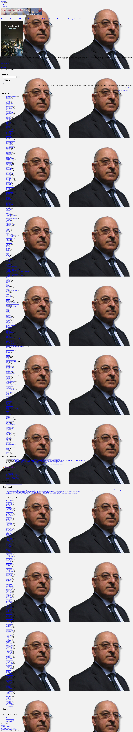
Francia (7, 277)
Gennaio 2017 (9, 643)
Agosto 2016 (9, 650)
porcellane (8, 396)
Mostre (7, 356)
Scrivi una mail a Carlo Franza (125, 90)
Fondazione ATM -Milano (12, 266)
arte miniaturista (9, 178)
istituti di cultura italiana (11, 302)
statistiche (8, 432)
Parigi (7, 379)
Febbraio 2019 (9, 612)
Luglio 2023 (8, 546)
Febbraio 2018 (9, 627)
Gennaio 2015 (9, 673)
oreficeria (8, 376)
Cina (7, 231)
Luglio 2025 (8, 517)
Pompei (7, 393)
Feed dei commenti (10, 720)
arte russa (8, 197)
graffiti (7, 291)
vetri (7, 450)
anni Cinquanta (9, 106)
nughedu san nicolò (10, 373)
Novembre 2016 (9, 646)
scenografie (8, 414)
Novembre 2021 (9, 571)
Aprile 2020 (8, 595)
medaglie (8, 335)
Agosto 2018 (9, 620)
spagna (7, 429)
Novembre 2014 (9, 676)
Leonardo (8, 310)
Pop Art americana (10, 394)
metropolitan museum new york (13, 338)
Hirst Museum (9, 295)
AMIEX (8, 104)
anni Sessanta (9, 113)
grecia (7, 294)
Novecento (8, 372)
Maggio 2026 (9, 504)
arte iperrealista (9, 170)
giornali (7, 289)
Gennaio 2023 (9, 554)
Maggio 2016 (9, 653)
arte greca (8, 167)
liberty (7, 311)
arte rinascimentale (10, 193)
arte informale (9, 168)
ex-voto (7, 255)
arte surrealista (9, 200)
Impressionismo (9, 297)
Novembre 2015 (9, 661)
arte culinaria (9, 142)
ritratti (7, 409)
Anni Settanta (9, 114)
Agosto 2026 (9, 500)
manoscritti (8, 331)
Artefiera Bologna (10, 205)
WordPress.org (9, 721)
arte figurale (8, 160)
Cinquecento (9, 234)
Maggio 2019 (9, 609)
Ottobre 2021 (9, 573)
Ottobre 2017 (9, 632)
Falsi (7, 258)
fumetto (7, 279)
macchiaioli (8, 323)
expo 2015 (8, 256)
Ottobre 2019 (9, 602)
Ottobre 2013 (9, 692)
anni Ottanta (8, 111)
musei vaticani (9, 358)
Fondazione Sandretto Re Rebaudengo (14, 275)
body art (8, 216)
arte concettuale (9, 139)
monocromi (8, 352)
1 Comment (3, 67)
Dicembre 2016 (9, 645)
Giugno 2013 (9, 697)
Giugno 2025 (9, 518)
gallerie (7, 284)
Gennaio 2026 (9, 509)
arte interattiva (9, 169)
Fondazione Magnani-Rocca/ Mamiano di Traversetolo (18, 271)
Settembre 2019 (9, 604)
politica (7, 391)
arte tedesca (8, 202)
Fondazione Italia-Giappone (12, 270)
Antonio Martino (9, 473)
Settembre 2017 (9, 634)
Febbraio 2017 (9, 642)
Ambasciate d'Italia (10, 100)
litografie (8, 319)
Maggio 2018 (9, 624)
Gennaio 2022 (9, 569)
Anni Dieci (8, 107)
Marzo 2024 (8, 536)
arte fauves (8, 157)
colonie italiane (9, 239)
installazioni (8, 300)
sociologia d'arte (9, 427)
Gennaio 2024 (9, 539)
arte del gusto (9, 143)
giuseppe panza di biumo (11, 290)
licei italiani (8, 316)
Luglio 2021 (8, 576)
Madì (7, 326)
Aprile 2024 (8, 535)
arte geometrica (9, 164)
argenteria (11, 129)
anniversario (8, 118)
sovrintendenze (9, 428)
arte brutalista (9, 138)
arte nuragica (9, 182)
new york (8, 370)
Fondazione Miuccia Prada (12, 274)
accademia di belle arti (11, 96)
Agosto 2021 (9, 575)
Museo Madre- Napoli (11, 360)
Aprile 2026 (8, 505)
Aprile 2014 (8, 685)
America (8, 101)
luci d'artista (8, 322)
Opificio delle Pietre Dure (11, 375)
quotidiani (8, 403)
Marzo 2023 (8, 551)
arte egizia (8, 149)
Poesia (7, 387)
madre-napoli (9, 327)
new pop (8, 368)
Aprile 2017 (8, 640)
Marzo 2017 (8, 641)
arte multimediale (10, 180)
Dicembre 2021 (9, 570)
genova (7, 285)
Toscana (8, 442)
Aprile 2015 (8, 670)
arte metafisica (9, 175)
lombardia (8, 320)
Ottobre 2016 (9, 647)
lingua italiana (9, 317)
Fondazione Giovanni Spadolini (13, 267)
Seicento (8, 418)
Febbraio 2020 (9, 597)
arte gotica (8, 165)
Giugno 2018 (9, 622)
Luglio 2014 (8, 681)
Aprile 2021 (8, 580)
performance (9, 382)
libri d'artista (8, 314)
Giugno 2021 (9, 578)
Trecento (8, 443)
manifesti (8, 330)
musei (7, 357)
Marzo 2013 (8, 701)
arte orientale (9, 185)
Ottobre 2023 (9, 543)
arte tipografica (9, 204)
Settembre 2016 (9, 648)
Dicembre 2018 (9, 615)
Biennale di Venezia (10, 215)
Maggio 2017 (9, 639)
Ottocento (8, 377)
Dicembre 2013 (9, 690)
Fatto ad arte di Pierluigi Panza (12, 474)
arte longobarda (9, 173)
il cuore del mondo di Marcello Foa (13, 475)
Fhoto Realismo (9, 263)
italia (25, 66)
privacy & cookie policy (6, 726)
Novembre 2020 (9, 586)
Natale (7, 365)
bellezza (8, 212)
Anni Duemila (8, 66)
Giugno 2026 (9, 503)
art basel (8, 126)
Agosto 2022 (9, 560)
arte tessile (8, 203)
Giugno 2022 (9, 563)
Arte (7, 128)
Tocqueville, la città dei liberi (12, 478)
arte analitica (9, 134)
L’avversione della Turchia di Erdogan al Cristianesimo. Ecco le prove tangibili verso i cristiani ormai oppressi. (39, 461)
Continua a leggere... (5, 63)
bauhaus (8, 210)
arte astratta (8, 136)
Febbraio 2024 (9, 538)
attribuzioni (8, 208)
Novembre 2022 (9, 556)
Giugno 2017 (9, 637)
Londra (7, 321)
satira (7, 413)
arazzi (7, 121)
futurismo (8, 281)
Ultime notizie (10, 467)
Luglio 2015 (8, 666)
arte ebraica (8, 148)
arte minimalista (9, 179)
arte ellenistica (9, 151)
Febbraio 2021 (9, 583)
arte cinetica (11, 146)
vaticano (8, 449)
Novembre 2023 (9, 541)
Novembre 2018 (9, 616)
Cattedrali (8, 229)
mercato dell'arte (9, 337)
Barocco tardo (9, 209)
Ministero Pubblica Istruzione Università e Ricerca (17, 346)
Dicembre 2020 (9, 585)
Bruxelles (8, 219)
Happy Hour (78, 66)
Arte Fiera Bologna (10, 159)
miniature (8, 342)
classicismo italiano (10, 236)
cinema (7, 233)
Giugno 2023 (9, 548)
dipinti (7, 249)
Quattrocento (9, 401)
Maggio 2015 (9, 668)
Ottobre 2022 (9, 558)
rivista (7, 411)
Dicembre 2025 (9, 510)
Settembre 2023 (9, 544)
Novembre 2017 (9, 631)
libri (28, 66)
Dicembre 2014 (9, 675)
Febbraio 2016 (9, 657)
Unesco (7, 445)
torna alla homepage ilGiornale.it (8, 728)
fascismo (8, 260)
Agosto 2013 (9, 695)
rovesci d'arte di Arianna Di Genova (14, 484)
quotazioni (8, 402)
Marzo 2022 (8, 566)
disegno (7, 250)
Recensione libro (54, 66)
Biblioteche (13, 66)
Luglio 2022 (8, 561)
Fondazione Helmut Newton (12, 269)
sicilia (7, 426)
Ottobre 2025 (9, 513)
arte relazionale (9, 192)
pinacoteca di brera (10, 384)
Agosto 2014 (9, 680)
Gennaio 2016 (9, 658)
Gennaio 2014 (9, 688)
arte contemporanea (10, 141)
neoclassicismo (9, 367)
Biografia (5, 6)
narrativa (31, 66)
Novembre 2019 (9, 601)
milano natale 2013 (10, 340)
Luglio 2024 (8, 531)
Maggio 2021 (9, 579)
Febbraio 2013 (9, 702)
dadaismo (8, 245)
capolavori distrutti (10, 224)
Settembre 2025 (9, 514)
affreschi (8, 97)
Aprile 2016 (8, 655)
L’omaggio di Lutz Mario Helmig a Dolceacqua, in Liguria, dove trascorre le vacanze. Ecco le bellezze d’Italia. (35, 459)
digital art (8, 248)
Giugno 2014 (9, 682)
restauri (7, 407)
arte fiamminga (9, 158)
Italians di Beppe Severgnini (12, 477)
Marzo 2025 (8, 522)
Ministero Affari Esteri (11, 343)
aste (7, 207)
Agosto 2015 (9, 665)
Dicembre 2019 (9, 600)
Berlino (7, 213)
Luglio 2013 (8, 696)
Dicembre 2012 (9, 704)
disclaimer (3, 725)
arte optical (8, 184)
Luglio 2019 (8, 606)
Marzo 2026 (8, 507)
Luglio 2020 (8, 591)
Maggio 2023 (9, 549)
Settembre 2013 (9, 693)
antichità (8, 119)
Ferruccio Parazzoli (71, 66)
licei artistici (8, 315)
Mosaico (8, 355)
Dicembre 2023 (9, 540)
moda (7, 347)
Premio (7, 397)
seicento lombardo (10, 419)
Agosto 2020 (9, 590)
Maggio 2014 (9, 683)
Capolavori (8, 223)
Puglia (7, 398)
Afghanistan (8, 98)
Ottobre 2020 (9, 587)
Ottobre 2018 (9, 617)
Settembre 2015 (9, 663)
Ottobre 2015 (9, 662)
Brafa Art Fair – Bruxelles (11, 218)
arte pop (8, 188)
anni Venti (8, 117)
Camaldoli (8, 220)
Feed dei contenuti (10, 719)
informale (8, 299)
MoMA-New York (10, 350)
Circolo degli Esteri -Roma (12, 235)
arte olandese (9, 183)
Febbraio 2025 (9, 523)
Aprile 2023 (8, 550)
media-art (8, 336)
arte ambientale (9, 133)
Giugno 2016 (9, 652)
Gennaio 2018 (9, 629)
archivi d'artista (9, 124)
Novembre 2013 (9, 691)
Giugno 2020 (9, 592)
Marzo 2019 (8, 611)
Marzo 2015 (8, 671)
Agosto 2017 (9, 635)
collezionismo (9, 238)
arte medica (8, 174)
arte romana (8, 194)
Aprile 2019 (8, 610)
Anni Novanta (9, 109)
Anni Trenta (8, 116)
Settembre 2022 (9, 559)
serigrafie (8, 422)
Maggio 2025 (9, 519)
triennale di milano (10, 444)
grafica (7, 292)
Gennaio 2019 (9, 614)
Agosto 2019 (9, 605)
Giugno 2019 (9, 607)
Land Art (8, 307)
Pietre (7, 383)
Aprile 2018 (8, 625)
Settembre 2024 (9, 529)
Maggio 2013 (9, 698)
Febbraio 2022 (9, 568)
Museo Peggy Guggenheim (12, 361)
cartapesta (8, 226)
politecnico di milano (10, 389)
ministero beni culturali (11, 345)
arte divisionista (9, 147)
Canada (7, 221)
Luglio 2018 (8, 621)
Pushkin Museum (10, 399)
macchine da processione (11, 325)
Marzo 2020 (8, 596)
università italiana (10, 447)
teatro (7, 439)
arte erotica (8, 152)
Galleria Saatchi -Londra (11, 282)
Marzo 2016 (8, 656)
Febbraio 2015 (9, 672)
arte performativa (10, 187)
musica (7, 362)
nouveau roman (9, 371)
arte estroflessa (9, 153)
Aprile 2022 (8, 565)
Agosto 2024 (9, 530)
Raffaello (8, 404)
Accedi (7, 717)
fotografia (8, 276)
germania (8, 286)
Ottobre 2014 (9, 677)
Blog (4, 4)
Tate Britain (8, 438)
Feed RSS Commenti (13, 729)
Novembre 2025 (9, 512)
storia (7, 434)
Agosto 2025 (9, 515)
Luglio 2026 (8, 502)
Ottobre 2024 (9, 528)
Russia (7, 412)
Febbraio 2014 (9, 687)
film (7, 265)
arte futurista (8, 163)
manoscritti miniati (10, 332)
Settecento (8, 423)
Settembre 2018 (9, 619)
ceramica (8, 230)
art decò (8, 127)
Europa (7, 254)
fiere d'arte (8, 264)
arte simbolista (9, 199)
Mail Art (8, 328)
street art (8, 437)
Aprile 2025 (8, 520)
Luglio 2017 (8, 636)
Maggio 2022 (9, 564)
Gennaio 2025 (9, 524)
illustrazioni (8, 296)
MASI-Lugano (9, 333)
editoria (22, 66)
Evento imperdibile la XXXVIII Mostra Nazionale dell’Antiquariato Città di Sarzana (24, 495)
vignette (8, 453)
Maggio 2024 (9, 534)
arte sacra (8, 198)
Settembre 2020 (9, 589)
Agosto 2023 (9, 545)
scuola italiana (9, 417)
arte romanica (9, 195)
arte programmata (10, 190)
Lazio (7, 309)
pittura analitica (9, 386)
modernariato (9, 348)
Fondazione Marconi (10, 272)
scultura (7, 416)
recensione (84, 66)
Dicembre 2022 (9, 555)
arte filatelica (9, 162)
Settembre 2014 (9, 678)
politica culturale (46, 66)
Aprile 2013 (8, 699)
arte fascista (8, 156)
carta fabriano (9, 225)
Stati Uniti (8, 430)
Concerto (8, 240)
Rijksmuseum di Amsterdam (12, 408)
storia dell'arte (9, 435)
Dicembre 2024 (9, 525)
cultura (18, 66)
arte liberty (8, 172)
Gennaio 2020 (9, 599)
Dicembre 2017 (9, 630)
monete (7, 351)
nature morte (9, 366)
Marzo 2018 (8, 626)
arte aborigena (9, 132)
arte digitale (8, 144)
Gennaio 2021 (9, 584)
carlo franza (63, 66)
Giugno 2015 (9, 667)
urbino (7, 448)
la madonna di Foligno (11, 306)
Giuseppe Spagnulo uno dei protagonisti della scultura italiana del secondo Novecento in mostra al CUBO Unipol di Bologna (33, 492)
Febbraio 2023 (9, 553)
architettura (8, 123)
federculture (8, 261)
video (7, 452)
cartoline (8, 228)
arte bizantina (9, 137)
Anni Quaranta (9, 112)
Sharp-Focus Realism (10, 424)
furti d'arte (8, 280)
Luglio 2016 (8, 651)
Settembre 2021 (9, 574)
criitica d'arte (9, 243)
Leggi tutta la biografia (127, 87)
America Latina (9, 103)
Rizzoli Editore (90, 66)
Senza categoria (9, 421)
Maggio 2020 (9, 594)
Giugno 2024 (9, 533)
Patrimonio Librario (38, 66)
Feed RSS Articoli (5, 729)
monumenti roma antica (11, 353)
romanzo (96, 66)
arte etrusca (8, 154)
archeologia (8, 122)
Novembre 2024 (9, 527)
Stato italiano (9, 433)
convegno (8, 241)
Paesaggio (8, 378)
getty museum (9, 287)
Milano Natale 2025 (10, 341)
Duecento (8, 251)
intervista (8, 301)
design (7, 246)
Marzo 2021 (8, 581)
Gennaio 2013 (9, 703)
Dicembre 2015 (9, 660)
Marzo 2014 (8, 686)
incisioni (11, 259)
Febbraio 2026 (9, 508)
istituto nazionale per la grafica (12, 304)
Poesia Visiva (9, 388)
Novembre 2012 (9, 706)
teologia (8, 440)
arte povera (8, 189)
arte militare (8, 177)
